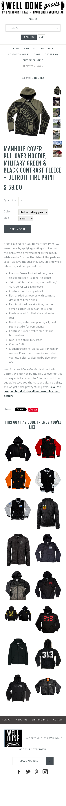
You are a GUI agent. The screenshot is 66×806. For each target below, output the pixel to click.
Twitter (27, 772)
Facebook (19, 772)
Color (7, 211)
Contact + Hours (19, 54)
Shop (37, 54)
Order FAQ (51, 54)
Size (6, 218)
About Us (30, 48)
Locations (46, 48)
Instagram (45, 772)
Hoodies (39, 78)
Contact (58, 720)
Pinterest (36, 772)
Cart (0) (29, 37)
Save (34, 409)
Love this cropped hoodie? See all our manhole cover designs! (32, 391)
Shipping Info (40, 720)
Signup (33, 19)
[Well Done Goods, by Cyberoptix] (33, 3)
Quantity (10, 200)
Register (28, 66)
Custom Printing (33, 60)
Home (16, 48)
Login (39, 66)
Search (7, 720)
